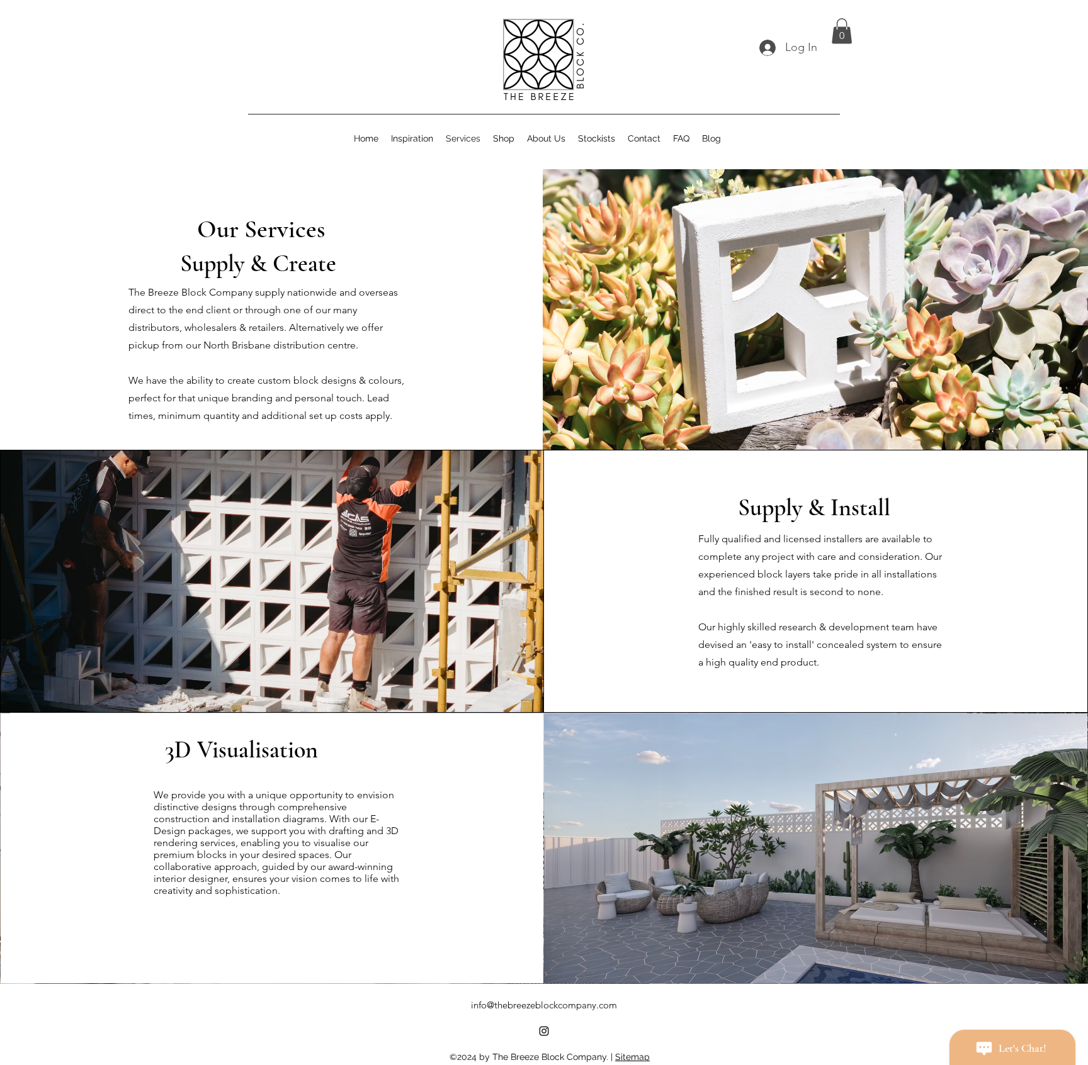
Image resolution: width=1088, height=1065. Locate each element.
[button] (842, 31)
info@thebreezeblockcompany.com (544, 1005)
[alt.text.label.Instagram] (544, 1031)
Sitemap (632, 1057)
